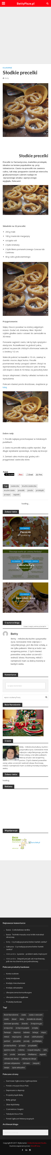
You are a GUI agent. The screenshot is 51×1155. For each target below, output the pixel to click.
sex (5, 1054)
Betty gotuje (11, 1100)
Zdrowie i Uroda (31, 561)
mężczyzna (16, 1037)
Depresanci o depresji (15, 1090)
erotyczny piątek (22, 1028)
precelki (21, 490)
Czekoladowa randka (21, 930)
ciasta (23, 1015)
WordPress (35, 1146)
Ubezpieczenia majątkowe (17, 997)
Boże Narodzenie (11, 1015)
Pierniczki (25, 532)
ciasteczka (15, 486)
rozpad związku (33, 1050)
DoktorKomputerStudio (36, 1143)
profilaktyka (37, 1041)
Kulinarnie (7, 68)
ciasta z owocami (35, 1015)
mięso (43, 1032)
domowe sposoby (11, 1023)
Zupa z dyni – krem (25, 598)
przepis (7, 494)
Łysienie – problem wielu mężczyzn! (32, 954)
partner (7, 1041)
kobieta (27, 1032)
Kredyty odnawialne (14, 987)
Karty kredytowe (13, 978)
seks (45, 1050)
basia (8, 930)
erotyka (35, 1028)
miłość (6, 1037)
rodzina (21, 1050)
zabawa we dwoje (11, 1059)
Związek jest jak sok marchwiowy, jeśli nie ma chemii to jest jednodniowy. (25, 960)
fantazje (7, 1032)
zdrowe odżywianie (12, 1063)
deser (14, 1019)
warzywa (21, 1054)
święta (6, 1067)
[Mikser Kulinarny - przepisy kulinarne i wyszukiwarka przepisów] (19, 842)
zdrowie (26, 1063)
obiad (26, 1037)
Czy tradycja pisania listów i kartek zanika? (29, 942)
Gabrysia (10, 946)
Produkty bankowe (14, 1002)
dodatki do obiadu (34, 1019)
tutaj (5, 387)
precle (30, 490)
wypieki (16, 494)
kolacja (35, 1032)
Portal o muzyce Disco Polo (17, 1085)
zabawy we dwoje (29, 1059)
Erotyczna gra (36, 1023)
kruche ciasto (9, 490)
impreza (17, 1032)
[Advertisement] (25, 34)
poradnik (17, 1041)
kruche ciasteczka (29, 486)
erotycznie (8, 1028)
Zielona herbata (25, 565)
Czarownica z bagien (15, 1109)
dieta (22, 1019)
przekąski (40, 490)
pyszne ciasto (9, 1050)
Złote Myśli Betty (12, 1104)
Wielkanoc (32, 1054)
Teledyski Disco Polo (14, 1114)
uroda (12, 1054)
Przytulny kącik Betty (14, 1095)
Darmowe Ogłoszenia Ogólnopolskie (21, 1081)
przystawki (32, 1045)
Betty (7, 78)
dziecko (25, 1023)
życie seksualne (18, 1067)
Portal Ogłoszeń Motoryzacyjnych (20, 1118)
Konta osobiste (12, 973)
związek (36, 1063)
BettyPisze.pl (25, 3)
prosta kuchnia (10, 1045)
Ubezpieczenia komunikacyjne (19, 992)
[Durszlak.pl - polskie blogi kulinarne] (34, 842)
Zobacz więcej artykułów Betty (34, 626)
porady (26, 1041)
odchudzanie (37, 1037)
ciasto (6, 1019)
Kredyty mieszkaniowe (15, 983)
